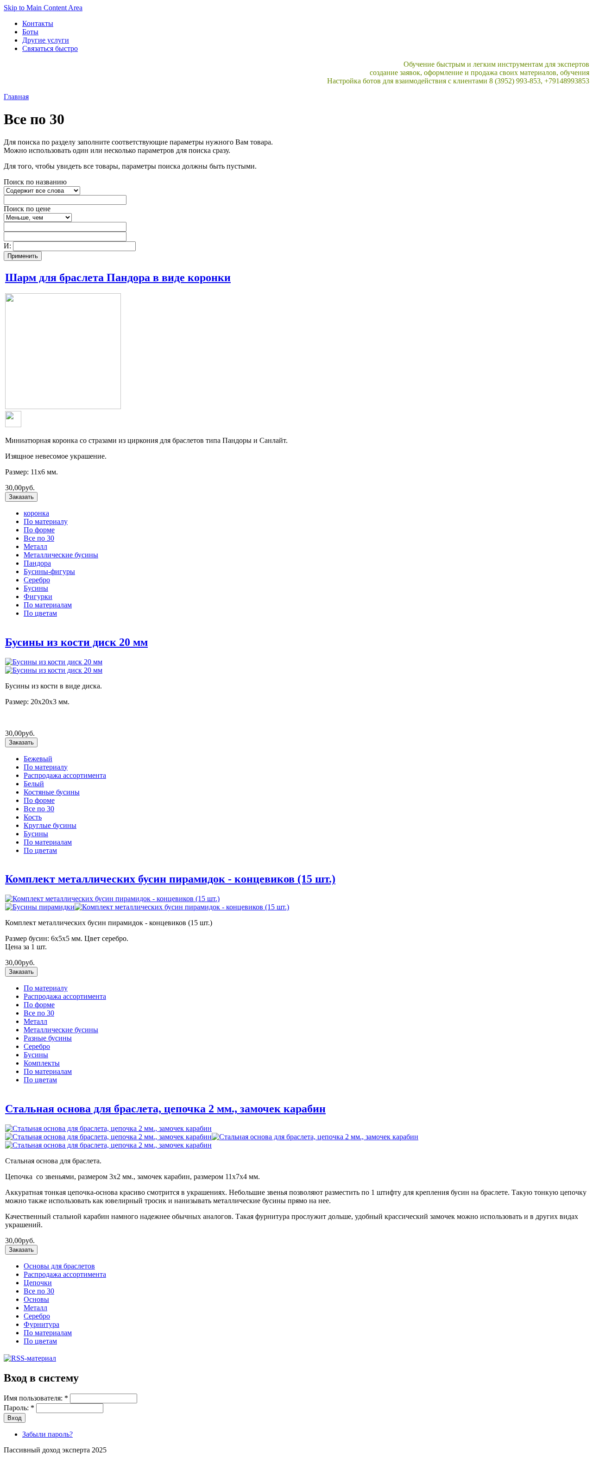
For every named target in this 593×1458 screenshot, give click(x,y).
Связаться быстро (50, 48)
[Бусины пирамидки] (40, 907)
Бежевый (38, 759)
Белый (34, 784)
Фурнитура (41, 1324)
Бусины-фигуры (49, 571)
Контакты (37, 23)
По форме (39, 530)
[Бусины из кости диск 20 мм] (53, 662)
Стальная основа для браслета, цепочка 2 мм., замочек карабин (165, 1109)
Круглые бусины (50, 825)
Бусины (36, 588)
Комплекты (42, 1063)
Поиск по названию (35, 182)
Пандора (37, 563)
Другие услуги (45, 40)
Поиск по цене (27, 209)
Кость (33, 817)
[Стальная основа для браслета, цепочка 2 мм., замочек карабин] (108, 1128)
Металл (35, 546)
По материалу (46, 521)
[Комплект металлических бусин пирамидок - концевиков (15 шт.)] (112, 899)
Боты (30, 32)
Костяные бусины (52, 792)
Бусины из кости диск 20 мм (76, 642)
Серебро (37, 580)
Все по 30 (39, 538)
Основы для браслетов (59, 1266)
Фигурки (38, 596)
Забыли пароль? (47, 1434)
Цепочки (38, 1283)
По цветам (40, 613)
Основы (36, 1299)
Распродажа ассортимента (65, 775)
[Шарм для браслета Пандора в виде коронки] (63, 406)
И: (8, 246)
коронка (36, 513)
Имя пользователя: (36, 1398)
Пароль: (19, 1408)
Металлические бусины (61, 555)
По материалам (48, 605)
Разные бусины (48, 1038)
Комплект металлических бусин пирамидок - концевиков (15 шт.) (170, 879)
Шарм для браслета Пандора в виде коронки (118, 277)
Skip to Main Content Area (43, 8)
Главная (16, 97)
